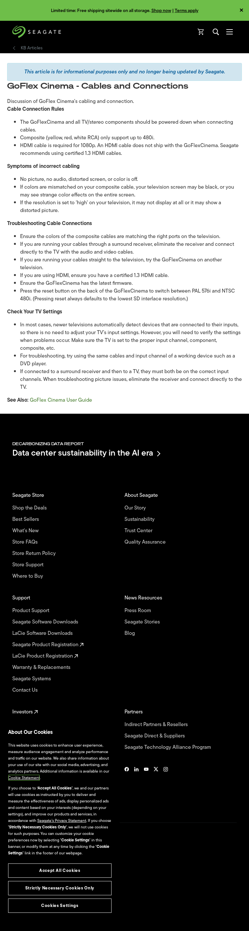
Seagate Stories (142, 622)
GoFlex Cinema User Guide (61, 400)
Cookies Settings (27, 915)
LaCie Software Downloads (43, 633)
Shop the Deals (30, 508)
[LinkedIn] (136, 786)
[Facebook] (126, 786)
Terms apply (186, 10)
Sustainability (140, 519)
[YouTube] (146, 786)
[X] (156, 786)
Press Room (138, 610)
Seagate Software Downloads (45, 622)
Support (21, 598)
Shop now (161, 10)
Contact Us (25, 690)
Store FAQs (25, 542)
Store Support (28, 565)
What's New (26, 531)
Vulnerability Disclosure (32, 904)
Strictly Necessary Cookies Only (59, 888)
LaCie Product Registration (43, 656)
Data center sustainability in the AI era (82, 453)
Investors (23, 712)
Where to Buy (28, 576)
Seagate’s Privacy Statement (61, 820)
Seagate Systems (32, 679)
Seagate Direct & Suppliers (155, 736)
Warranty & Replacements (42, 667)
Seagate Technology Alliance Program (168, 747)
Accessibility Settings (30, 920)
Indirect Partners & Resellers (156, 724)
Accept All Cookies (59, 870)
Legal (17, 882)
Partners (134, 712)
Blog (130, 633)
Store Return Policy (34, 553)
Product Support (31, 610)
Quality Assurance (145, 542)
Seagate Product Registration (46, 644)
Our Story (135, 508)
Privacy (18, 893)
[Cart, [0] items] (201, 32)
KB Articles (31, 48)
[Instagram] (165, 786)
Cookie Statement (24, 777)
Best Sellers (26, 519)
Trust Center (139, 531)
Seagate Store (28, 495)
